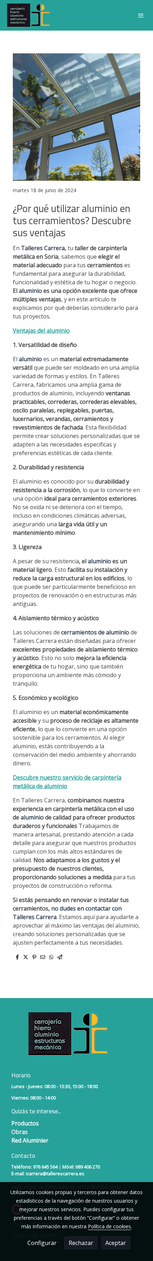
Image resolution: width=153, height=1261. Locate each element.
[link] (28, 15)
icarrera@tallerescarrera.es (55, 1173)
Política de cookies (109, 1226)
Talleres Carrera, (43, 248)
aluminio (31, 291)
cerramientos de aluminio (95, 632)
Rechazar (81, 1243)
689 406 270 (87, 1167)
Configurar (42, 1243)
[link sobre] (76, 1038)
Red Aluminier (29, 1140)
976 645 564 (45, 1167)
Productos (25, 1123)
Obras (19, 1132)
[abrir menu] (140, 15)
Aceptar (115, 1243)
